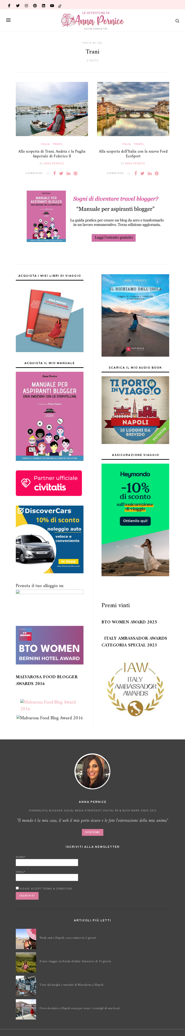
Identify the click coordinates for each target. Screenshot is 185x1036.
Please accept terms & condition (45, 888)
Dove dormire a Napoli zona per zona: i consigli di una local (79, 1008)
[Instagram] (26, 4)
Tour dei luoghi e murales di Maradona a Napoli (71, 985)
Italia (45, 144)
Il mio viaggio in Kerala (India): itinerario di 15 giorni (75, 961)
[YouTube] (52, 4)
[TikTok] (59, 4)
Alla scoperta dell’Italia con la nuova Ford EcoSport (133, 154)
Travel (57, 144)
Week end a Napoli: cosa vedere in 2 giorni (67, 938)
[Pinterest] (35, 4)
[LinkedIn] (43, 4)
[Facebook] (9, 4)
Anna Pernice (54, 163)
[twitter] (18, 4)
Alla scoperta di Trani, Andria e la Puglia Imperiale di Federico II (52, 154)
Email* (20, 872)
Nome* (20, 857)
